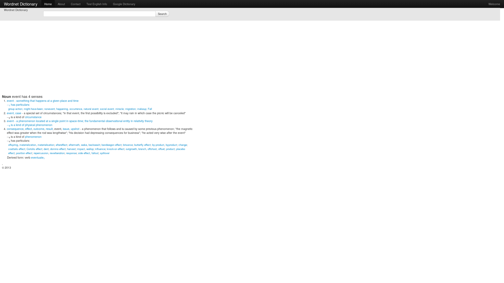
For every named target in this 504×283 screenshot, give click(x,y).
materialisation (46, 145)
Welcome (494, 4)
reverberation (57, 153)
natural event (91, 109)
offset (161, 149)
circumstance (33, 117)
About (61, 4)
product (170, 149)
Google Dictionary (124, 4)
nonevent (49, 109)
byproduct (171, 145)
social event (107, 109)
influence (100, 149)
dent (46, 149)
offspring (13, 145)
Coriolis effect (34, 149)
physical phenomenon (38, 125)
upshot (75, 129)
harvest (71, 149)
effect (28, 129)
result (49, 129)
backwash (94, 145)
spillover (104, 153)
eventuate (38, 157)
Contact (76, 4)
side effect (84, 153)
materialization (27, 145)
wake (84, 145)
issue (66, 129)
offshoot (152, 149)
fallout (95, 153)
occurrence (75, 109)
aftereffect (61, 145)
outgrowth (131, 149)
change (183, 145)
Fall (150, 109)
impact (81, 149)
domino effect (58, 149)
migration (130, 109)
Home (48, 4)
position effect (24, 153)
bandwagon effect (111, 145)
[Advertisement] (97, 66)
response (71, 153)
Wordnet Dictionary (20, 4)
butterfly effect (142, 145)
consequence (15, 129)
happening (62, 109)
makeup (141, 109)
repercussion (41, 153)
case (18, 113)
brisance (128, 145)
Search (162, 14)
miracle (119, 109)
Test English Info (96, 4)
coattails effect (16, 149)
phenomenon (33, 137)
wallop (90, 149)
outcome (38, 129)
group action (15, 109)
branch (142, 149)
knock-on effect (115, 149)
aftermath (74, 145)
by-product (158, 145)
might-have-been (33, 109)
